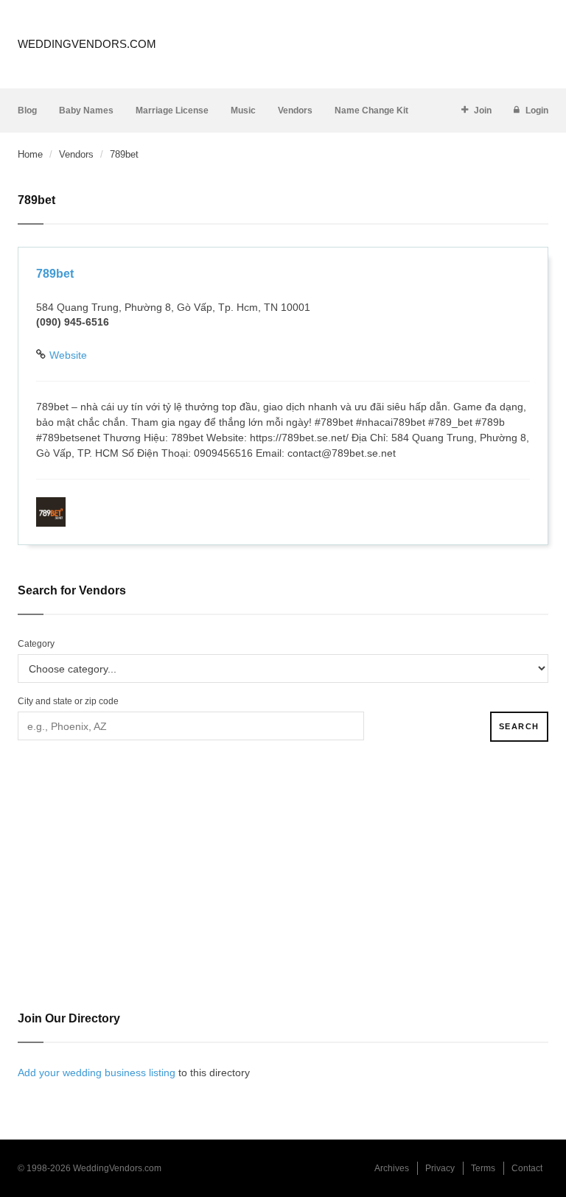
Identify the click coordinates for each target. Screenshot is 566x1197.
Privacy (440, 1168)
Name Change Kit (371, 110)
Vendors (295, 110)
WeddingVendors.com (87, 44)
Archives (391, 1168)
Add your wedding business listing (96, 1072)
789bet (55, 273)
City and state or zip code (68, 701)
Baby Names (86, 110)
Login (536, 110)
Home (30, 154)
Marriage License (172, 110)
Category (36, 644)
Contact (526, 1168)
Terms (483, 1168)
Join (483, 110)
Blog (27, 110)
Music (243, 110)
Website (68, 355)
